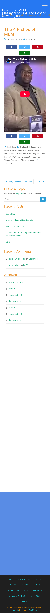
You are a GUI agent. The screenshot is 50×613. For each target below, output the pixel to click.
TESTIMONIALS (35, 596)
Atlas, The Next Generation (19, 181)
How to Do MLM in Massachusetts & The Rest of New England (24, 11)
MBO (40, 181)
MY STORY (39, 579)
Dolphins (7, 150)
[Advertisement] (25, 353)
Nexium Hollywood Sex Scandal (19, 220)
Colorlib (16, 610)
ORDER (37, 584)
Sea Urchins (34, 156)
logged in (20, 193)
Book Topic (11, 147)
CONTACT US (13, 590)
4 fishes (23, 147)
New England (23, 156)
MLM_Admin (31, 39)
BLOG (26, 265)
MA (10, 156)
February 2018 (15, 295)
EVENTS (13, 584)
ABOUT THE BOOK (23, 579)
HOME (8, 579)
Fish (14, 150)
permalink (8, 163)
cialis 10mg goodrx (17, 258)
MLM (14, 156)
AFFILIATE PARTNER (17, 596)
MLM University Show (15, 226)
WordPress (33, 610)
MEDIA (25, 601)
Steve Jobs (15, 160)
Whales (33, 160)
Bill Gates (31, 147)
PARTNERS (37, 590)
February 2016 (15, 313)
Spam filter (10, 213)
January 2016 (15, 320)
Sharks (7, 160)
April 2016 (13, 307)
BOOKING (25, 584)
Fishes (19, 150)
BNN (38, 147)
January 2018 (15, 301)
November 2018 (16, 282)
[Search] (43, 199)
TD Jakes (25, 160)
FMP (25, 150)
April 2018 (13, 288)
